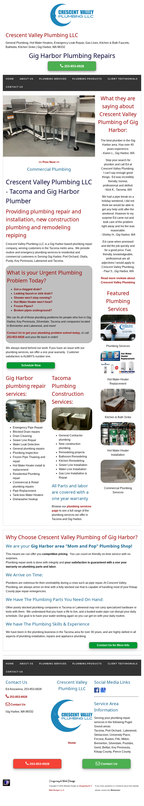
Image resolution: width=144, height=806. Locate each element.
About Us (26, 78)
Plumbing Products (87, 78)
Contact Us (14, 87)
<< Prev (44, 162)
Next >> (54, 162)
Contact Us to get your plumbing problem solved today (43, 332)
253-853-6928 (73, 66)
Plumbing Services (52, 78)
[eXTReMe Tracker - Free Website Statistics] (6, 784)
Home (10, 78)
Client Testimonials (123, 78)
